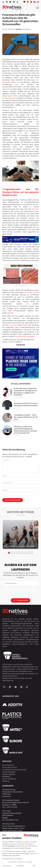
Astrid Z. (19, 29)
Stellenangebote (8, 774)
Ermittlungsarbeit (9, 98)
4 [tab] (19, 553)
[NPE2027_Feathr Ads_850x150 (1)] (20, 239)
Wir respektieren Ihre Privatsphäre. (12, 859)
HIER (11, 313)
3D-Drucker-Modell (31, 292)
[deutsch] (24, 2)
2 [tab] (12, 553)
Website (4, 490)
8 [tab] (32, 553)
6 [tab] (25, 553)
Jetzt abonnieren (20, 600)
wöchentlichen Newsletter (25, 336)
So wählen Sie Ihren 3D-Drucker (14, 770)
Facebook (13, 325)
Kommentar (6, 460)
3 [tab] (16, 553)
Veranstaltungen (8, 772)
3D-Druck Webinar (9, 779)
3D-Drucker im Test (9, 767)
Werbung (5, 781)
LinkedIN (25, 325)
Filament (35, 209)
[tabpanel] (20, 534)
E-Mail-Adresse (7, 483)
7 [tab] (29, 553)
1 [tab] (9, 553)
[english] (28, 2)
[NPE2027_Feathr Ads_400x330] (20, 363)
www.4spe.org (7, 680)
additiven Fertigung (10, 637)
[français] (34, 2)
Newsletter (6, 776)
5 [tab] (22, 553)
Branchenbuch (8, 765)
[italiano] (38, 2)
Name (4, 476)
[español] (31, 2)
